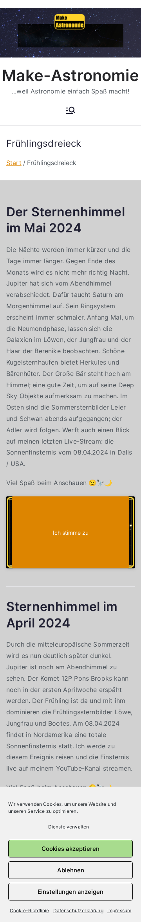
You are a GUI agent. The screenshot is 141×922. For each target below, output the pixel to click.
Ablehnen (70, 870)
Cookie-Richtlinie (29, 910)
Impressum (119, 910)
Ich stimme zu (71, 532)
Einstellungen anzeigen (70, 891)
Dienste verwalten (68, 827)
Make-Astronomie (70, 75)
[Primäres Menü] (70, 111)
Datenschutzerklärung (78, 910)
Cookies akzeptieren (70, 848)
